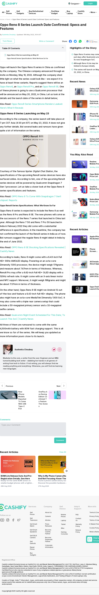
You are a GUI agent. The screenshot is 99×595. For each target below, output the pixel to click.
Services (32, 506)
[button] (90, 3)
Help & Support (77, 507)
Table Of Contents (11, 48)
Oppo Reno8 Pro (25, 86)
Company (48, 506)
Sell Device (63, 507)
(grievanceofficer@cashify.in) (12, 572)
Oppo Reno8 (6, 86)
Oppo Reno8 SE (50, 86)
